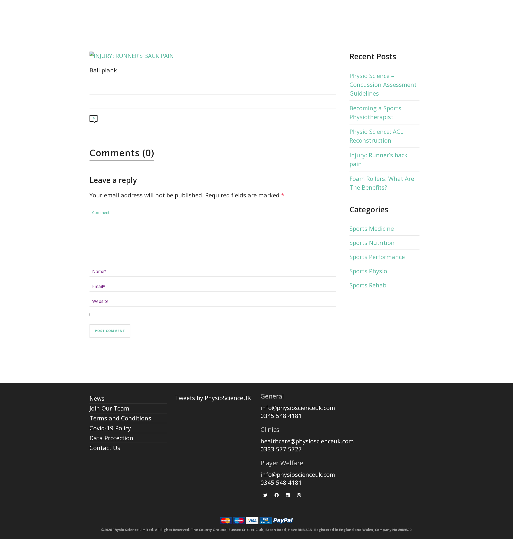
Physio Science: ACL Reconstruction (376, 135)
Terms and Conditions (120, 418)
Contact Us (105, 448)
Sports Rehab (367, 285)
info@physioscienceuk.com (298, 408)
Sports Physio (368, 271)
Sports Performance (377, 257)
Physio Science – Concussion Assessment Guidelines (383, 84)
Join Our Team (109, 408)
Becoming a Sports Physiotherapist (375, 112)
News (97, 398)
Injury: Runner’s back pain (378, 159)
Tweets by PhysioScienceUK (213, 398)
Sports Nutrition (372, 243)
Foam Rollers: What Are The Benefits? (381, 182)
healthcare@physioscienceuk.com (307, 441)
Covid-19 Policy (110, 428)
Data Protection (111, 438)
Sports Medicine (371, 228)
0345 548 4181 (281, 416)
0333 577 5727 (281, 449)
